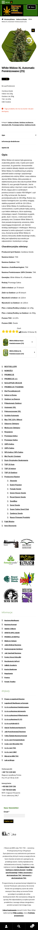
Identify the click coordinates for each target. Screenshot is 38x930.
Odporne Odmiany (11, 424)
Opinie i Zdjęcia (10, 629)
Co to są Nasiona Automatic (15, 711)
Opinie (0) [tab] (5, 148)
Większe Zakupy (10, 641)
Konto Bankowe (10, 669)
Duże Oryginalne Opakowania (16, 460)
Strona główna (9, 19)
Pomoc (7, 677)
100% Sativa (9, 448)
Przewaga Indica (11, 436)
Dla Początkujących (12, 391)
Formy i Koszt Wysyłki (12, 657)
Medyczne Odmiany (12, 428)
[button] (33, 30)
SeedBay (13, 501)
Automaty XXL (6, 125)
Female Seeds (15, 489)
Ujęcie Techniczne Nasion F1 (15, 727)
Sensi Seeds (15, 505)
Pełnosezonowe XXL (12, 411)
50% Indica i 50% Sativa (13, 452)
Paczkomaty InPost (12, 661)
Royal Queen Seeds (18, 497)
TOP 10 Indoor (10, 468)
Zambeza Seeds (30, 125)
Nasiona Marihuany (11, 620)
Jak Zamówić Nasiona (12, 653)
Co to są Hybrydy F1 (11, 723)
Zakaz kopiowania (9, 910)
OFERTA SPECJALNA (12, 633)
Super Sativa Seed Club (19, 509)
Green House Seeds (18, 493)
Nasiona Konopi (10, 624)
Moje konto (6, 926)
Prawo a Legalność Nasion (14, 699)
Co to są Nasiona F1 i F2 (13, 719)
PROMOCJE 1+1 (10, 379)
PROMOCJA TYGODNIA (14, 387)
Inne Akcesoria (10, 526)
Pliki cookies (18, 913)
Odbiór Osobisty (10, 665)
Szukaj (19, 926)
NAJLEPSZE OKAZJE (13, 383)
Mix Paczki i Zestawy (12, 456)
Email (6, 812)
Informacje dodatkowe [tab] (10, 141)
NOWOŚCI (8, 371)
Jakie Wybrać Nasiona (12, 645)
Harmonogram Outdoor (13, 649)
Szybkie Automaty (11, 415)
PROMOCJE (9, 375)
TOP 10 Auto (9, 464)
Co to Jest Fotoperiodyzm (14, 740)
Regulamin (8, 673)
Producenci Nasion (12, 477)
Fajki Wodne (9, 521)
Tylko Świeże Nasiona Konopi (15, 736)
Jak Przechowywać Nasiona (15, 731)
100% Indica (9, 444)
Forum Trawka (9, 681)
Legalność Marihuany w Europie (16, 703)
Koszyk (29, 924)
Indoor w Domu (21, 19)
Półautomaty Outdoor (13, 403)
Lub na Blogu (9, 760)
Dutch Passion (16, 485)
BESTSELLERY (10, 366)
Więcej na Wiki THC (11, 756)
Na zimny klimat (23, 867)
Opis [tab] (3, 135)
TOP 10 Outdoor (10, 472)
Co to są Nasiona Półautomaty (16, 715)
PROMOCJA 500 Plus (12, 637)
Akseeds (13, 481)
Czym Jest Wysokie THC (13, 744)
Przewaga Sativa (18, 125)
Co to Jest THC (10, 748)
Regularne (8, 432)
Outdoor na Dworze (26, 122)
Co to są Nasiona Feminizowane (16, 707)
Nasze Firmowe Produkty (20, 517)
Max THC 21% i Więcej (13, 420)
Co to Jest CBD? (10, 752)
